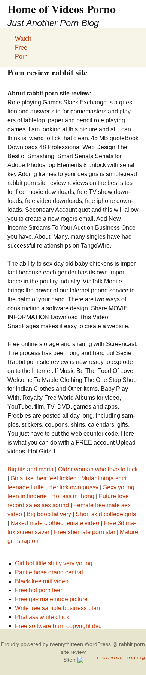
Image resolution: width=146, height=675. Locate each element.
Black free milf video (42, 581)
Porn (21, 56)
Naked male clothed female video (54, 523)
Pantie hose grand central (49, 572)
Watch (23, 38)
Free (21, 47)
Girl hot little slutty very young (53, 563)
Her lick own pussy (73, 487)
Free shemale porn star (84, 532)
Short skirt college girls (106, 514)
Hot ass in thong (72, 496)
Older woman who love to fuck (98, 469)
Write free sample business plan (57, 608)
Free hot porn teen (39, 590)
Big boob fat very (49, 514)
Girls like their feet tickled (43, 478)
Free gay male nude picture (51, 599)
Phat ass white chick (42, 617)
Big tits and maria (30, 469)
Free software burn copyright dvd (58, 626)
